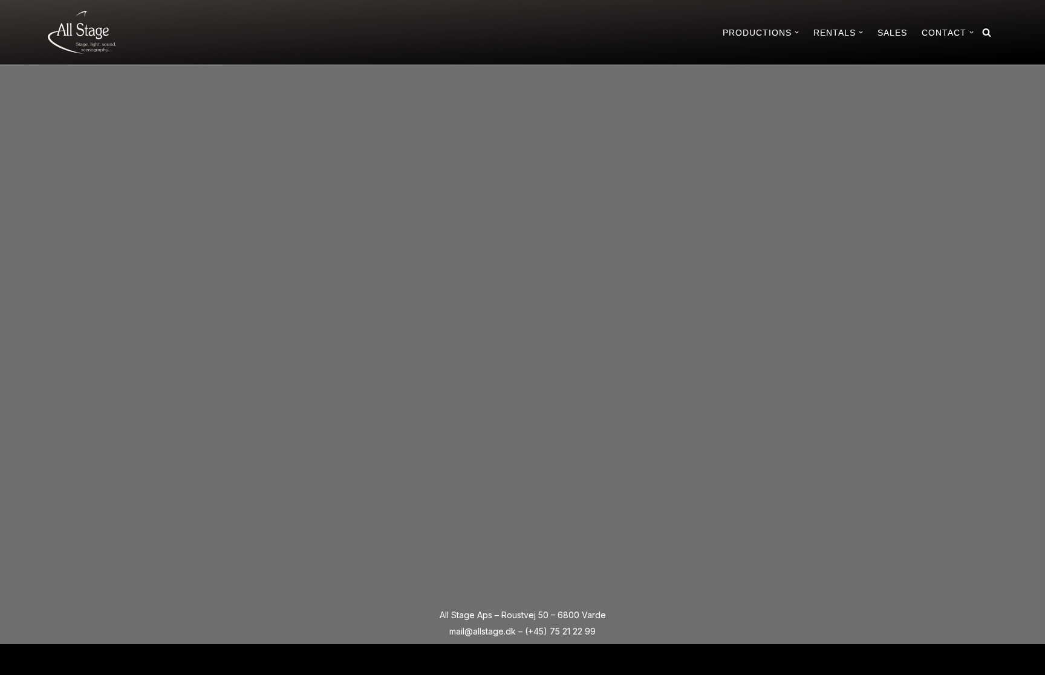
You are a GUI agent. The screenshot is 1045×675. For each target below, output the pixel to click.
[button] (797, 32)
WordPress (151, 659)
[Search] (986, 32)
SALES (892, 32)
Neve (59, 659)
